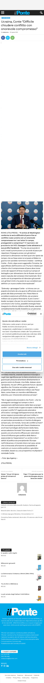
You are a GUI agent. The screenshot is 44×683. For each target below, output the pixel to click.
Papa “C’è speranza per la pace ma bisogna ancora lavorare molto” (33, 476)
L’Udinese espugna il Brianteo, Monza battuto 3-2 (17, 514)
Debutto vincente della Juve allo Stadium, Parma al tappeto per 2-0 (21, 506)
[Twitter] (8, 38)
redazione (5, 32)
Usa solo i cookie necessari (22, 367)
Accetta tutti (22, 354)
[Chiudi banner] (41, 314)
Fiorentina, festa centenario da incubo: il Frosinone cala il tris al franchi (21, 518)
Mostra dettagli (32, 347)
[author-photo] (22, 488)
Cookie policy (25, 677)
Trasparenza (34, 677)
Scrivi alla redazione (10, 675)
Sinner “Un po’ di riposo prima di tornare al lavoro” (10, 476)
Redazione (20, 675)
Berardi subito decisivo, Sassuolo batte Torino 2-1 (17, 510)
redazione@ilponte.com (9, 658)
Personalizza (20, 361)
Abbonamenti (28, 675)
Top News (5, 18)
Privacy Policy (16, 677)
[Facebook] (3, 38)
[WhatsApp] (12, 38)
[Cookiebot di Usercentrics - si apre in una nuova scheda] (27, 314)
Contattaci (8, 677)
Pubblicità (36, 675)
